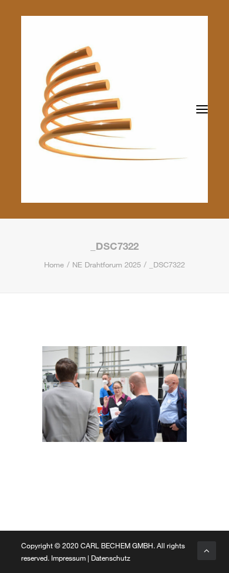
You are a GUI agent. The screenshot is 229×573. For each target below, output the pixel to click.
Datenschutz (110, 557)
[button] (202, 109)
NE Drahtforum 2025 (106, 264)
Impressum (68, 557)
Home (54, 264)
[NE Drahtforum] (114, 109)
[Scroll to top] (206, 549)
